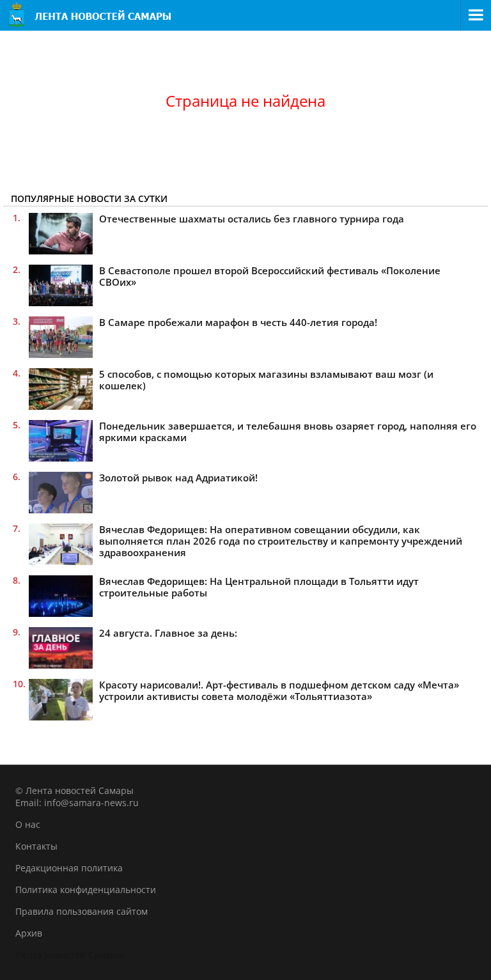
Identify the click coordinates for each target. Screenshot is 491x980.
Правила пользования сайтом (81, 911)
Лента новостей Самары (69, 955)
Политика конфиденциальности (85, 889)
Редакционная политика (69, 868)
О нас (27, 824)
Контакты (36, 846)
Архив (28, 933)
